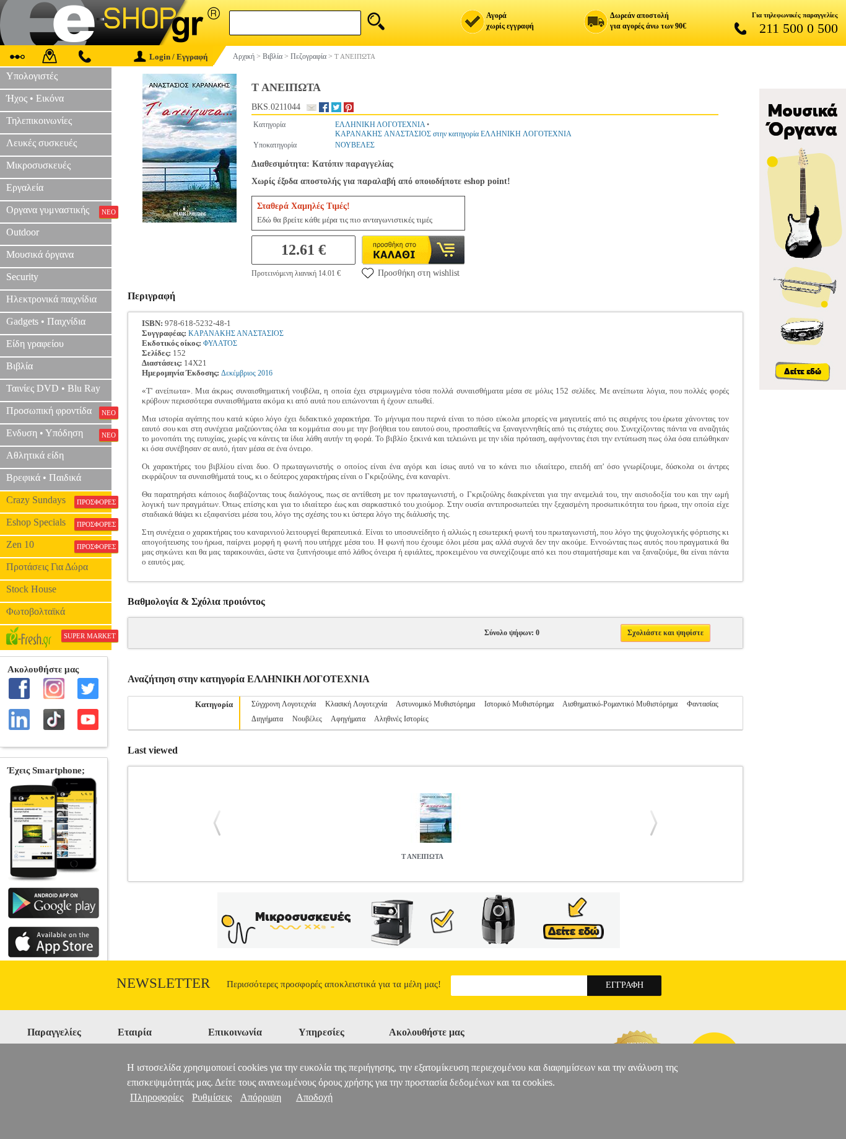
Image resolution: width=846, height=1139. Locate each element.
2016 (265, 373)
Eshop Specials (58, 522)
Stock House (31, 589)
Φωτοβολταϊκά (35, 611)
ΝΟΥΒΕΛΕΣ (355, 145)
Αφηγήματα (348, 719)
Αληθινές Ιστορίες (401, 719)
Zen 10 (58, 544)
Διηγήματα (267, 719)
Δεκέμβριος (238, 373)
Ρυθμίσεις (212, 1097)
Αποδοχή (314, 1097)
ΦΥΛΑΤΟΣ (220, 343)
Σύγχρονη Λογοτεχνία (283, 704)
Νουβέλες (307, 719)
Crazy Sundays (58, 500)
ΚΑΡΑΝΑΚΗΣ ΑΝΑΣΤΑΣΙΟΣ (236, 333)
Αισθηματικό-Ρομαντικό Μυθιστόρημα (620, 704)
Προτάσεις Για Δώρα (47, 566)
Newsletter (163, 983)
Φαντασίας (702, 704)
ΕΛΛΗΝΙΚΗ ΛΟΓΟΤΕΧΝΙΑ (380, 124)
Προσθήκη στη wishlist (419, 273)
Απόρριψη (260, 1097)
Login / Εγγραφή (178, 56)
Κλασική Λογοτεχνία (356, 704)
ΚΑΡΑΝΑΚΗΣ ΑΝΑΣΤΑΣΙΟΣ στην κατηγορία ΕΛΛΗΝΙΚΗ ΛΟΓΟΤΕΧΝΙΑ (453, 134)
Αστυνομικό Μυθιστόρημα (435, 704)
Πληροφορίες (156, 1097)
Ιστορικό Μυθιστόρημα (519, 704)
